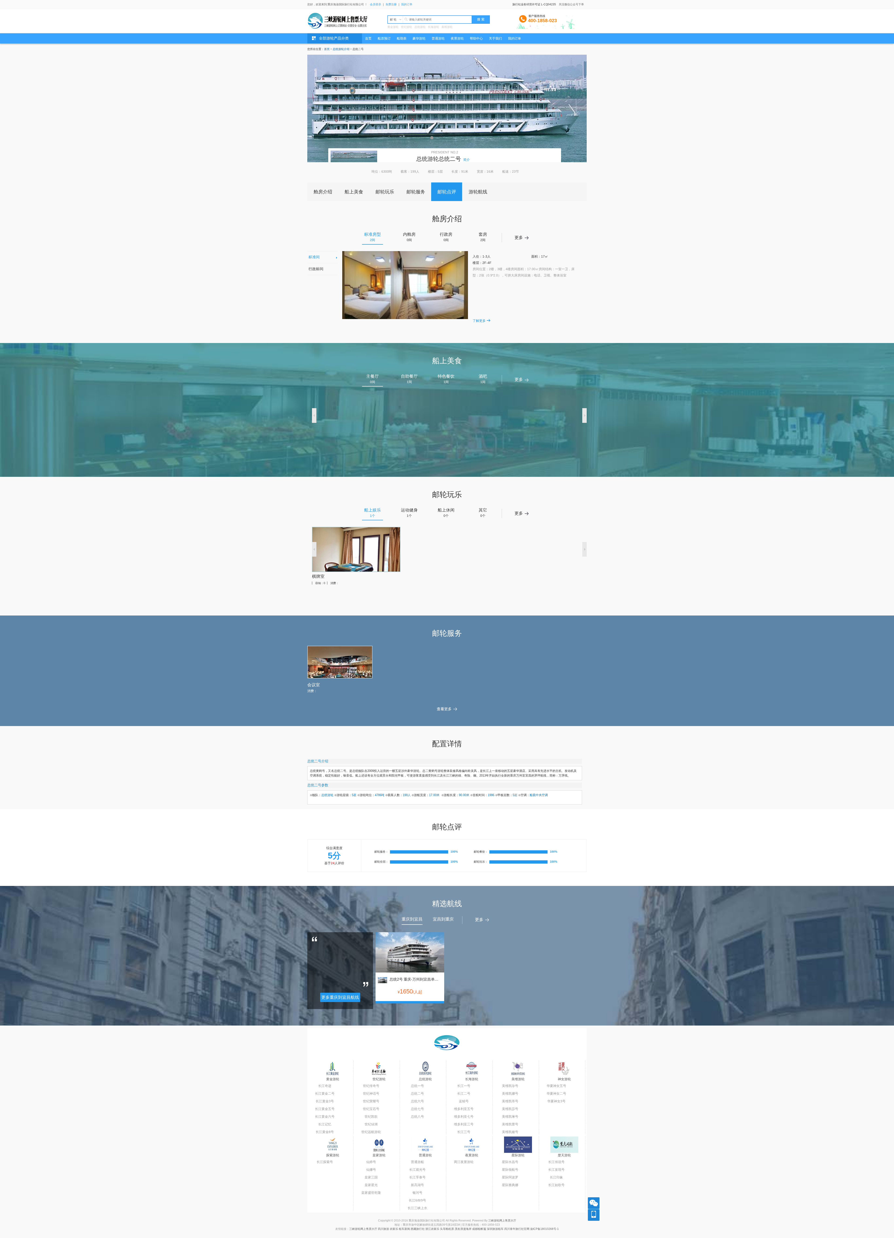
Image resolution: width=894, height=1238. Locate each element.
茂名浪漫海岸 (463, 1229)
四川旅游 (383, 1229)
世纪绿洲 (371, 1124)
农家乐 (394, 1229)
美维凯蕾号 (510, 1124)
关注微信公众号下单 (571, 4)
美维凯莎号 (510, 1109)
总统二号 (417, 1093)
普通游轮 (425, 1155)
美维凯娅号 (510, 1132)
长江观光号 (417, 1169)
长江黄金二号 (325, 1093)
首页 (327, 49)
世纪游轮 (406, 27)
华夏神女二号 (556, 1093)
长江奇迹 (324, 1086)
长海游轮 (433, 27)
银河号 (417, 1192)
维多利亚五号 (464, 1109)
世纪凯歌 (371, 1116)
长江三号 (463, 1132)
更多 (519, 237)
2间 (372, 237)
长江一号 (463, 1086)
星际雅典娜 (510, 1185)
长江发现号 (556, 1169)
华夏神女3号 (556, 1101)
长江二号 (463, 1093)
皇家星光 (371, 1185)
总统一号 (417, 1086)
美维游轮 (447, 27)
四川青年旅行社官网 (516, 1229)
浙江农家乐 (432, 1229)
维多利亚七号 (464, 1116)
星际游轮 (518, 1155)
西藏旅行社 (418, 1229)
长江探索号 (325, 1162)
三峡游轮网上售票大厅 (502, 1220)
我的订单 (406, 4)
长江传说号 (556, 1162)
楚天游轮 (564, 1155)
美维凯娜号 (510, 1093)
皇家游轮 (379, 1155)
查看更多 (444, 709)
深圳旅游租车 (495, 1229)
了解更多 (479, 321)
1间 (409, 379)
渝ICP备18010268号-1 (544, 1229)
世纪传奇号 (371, 1086)
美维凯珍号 (510, 1086)
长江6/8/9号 (417, 1200)
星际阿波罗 (510, 1177)
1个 (372, 513)
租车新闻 (404, 1229)
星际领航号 (510, 1169)
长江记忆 (324, 1124)
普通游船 (417, 1162)
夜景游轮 (471, 1155)
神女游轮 (564, 1079)
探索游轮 (332, 1155)
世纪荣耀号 (371, 1101)
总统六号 (417, 1101)
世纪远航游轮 (371, 1132)
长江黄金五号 (325, 1109)
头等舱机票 (447, 1229)
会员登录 (375, 4)
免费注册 (391, 4)
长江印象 (556, 1177)
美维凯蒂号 (510, 1101)
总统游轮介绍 (341, 49)
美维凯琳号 (510, 1116)
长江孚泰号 (417, 1177)
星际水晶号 (510, 1162)
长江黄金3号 (325, 1101)
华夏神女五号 (556, 1086)
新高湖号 (417, 1185)
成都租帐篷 (479, 1229)
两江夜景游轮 (464, 1162)
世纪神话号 (371, 1093)
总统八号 (417, 1116)
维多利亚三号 (464, 1124)
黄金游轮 (393, 27)
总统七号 (417, 1109)
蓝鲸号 (464, 1101)
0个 (446, 513)
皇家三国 (371, 1177)
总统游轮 (420, 27)
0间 (409, 237)
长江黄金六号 (325, 1116)
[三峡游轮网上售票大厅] (339, 21)
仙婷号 (371, 1162)
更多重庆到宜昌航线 (340, 997)
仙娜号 (371, 1169)
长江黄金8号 (325, 1132)
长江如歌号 (556, 1185)
